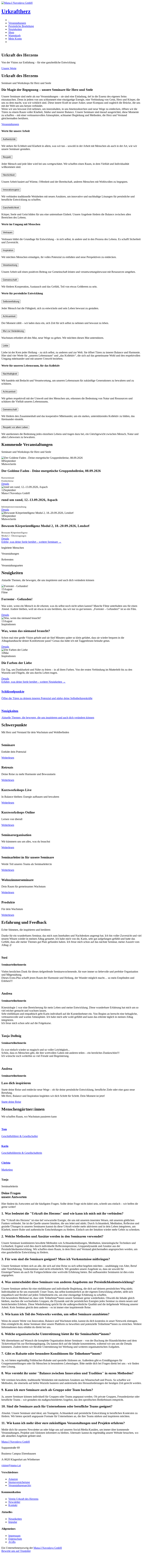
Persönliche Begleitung (21, 26)
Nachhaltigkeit (10, 373)
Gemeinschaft (10, 280)
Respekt (7, 157)
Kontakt (12, 1505)
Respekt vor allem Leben (15, 427)
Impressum (14, 1535)
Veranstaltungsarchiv (19, 1485)
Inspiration (8, 250)
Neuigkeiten (15, 29)
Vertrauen (7, 232)
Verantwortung (10, 265)
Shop (11, 32)
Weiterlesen (7, 757)
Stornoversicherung (19, 1482)
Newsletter (14, 1502)
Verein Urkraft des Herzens (23, 1498)
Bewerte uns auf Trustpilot (16, 1550)
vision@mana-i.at (11, 1465)
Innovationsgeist (11, 189)
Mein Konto (15, 38)
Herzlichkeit (9, 175)
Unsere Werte (8, 68)
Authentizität (9, 139)
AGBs (12, 1541)
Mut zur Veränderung (13, 331)
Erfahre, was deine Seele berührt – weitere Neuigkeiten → (33, 681)
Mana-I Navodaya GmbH (47, 1547)
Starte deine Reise (11, 1101)
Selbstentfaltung (11, 301)
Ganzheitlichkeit (11, 207)
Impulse (12, 1521)
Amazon (13, 1479)
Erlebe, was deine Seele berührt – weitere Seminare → (31, 541)
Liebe (5, 345)
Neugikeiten (15, 1518)
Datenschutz (15, 1538)
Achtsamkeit (9, 316)
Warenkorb (14, 35)
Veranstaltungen (17, 23)
